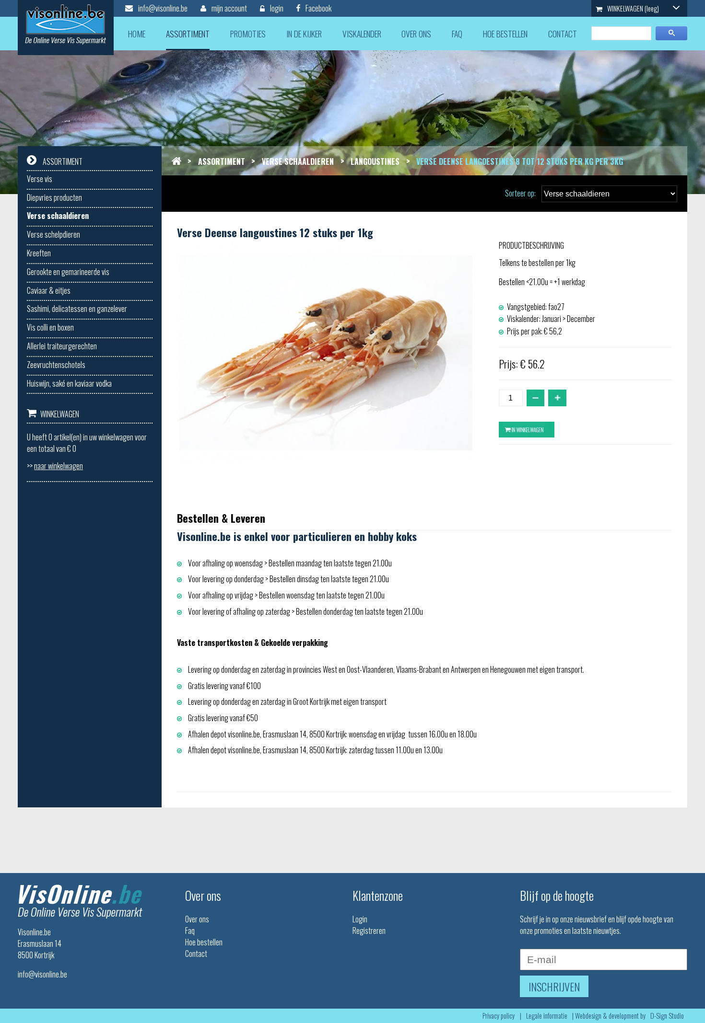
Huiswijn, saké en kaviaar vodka (69, 383)
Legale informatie (546, 1016)
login (276, 8)
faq (457, 33)
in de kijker (304, 33)
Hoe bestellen (204, 942)
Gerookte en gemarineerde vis (68, 271)
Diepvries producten (54, 197)
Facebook (317, 8)
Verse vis (39, 178)
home (136, 33)
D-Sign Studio (667, 1016)
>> (55, 465)
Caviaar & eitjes (48, 290)
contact (562, 33)
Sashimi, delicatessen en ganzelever (77, 308)
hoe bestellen (505, 33)
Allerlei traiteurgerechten (62, 346)
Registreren (369, 930)
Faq (190, 930)
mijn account (228, 8)
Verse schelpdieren (53, 234)
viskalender (361, 33)
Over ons (197, 919)
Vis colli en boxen (50, 327)
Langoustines (375, 161)
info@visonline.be (162, 8)
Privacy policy (498, 1016)
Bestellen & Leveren (221, 518)
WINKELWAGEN (632, 8)
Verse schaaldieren (58, 215)
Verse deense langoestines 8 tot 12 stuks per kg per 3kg (519, 161)
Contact (196, 953)
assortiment (188, 33)
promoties (248, 33)
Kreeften (39, 253)
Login (359, 919)
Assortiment (221, 161)
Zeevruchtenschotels (56, 364)
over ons (416, 33)
